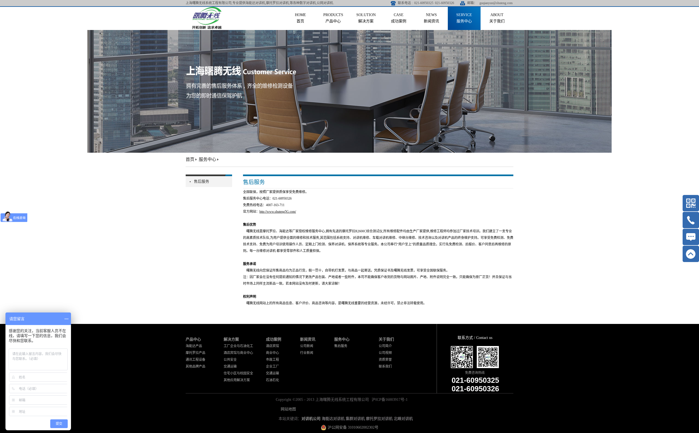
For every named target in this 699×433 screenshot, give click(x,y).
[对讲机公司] (206, 9)
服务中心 (207, 159)
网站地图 (287, 409)
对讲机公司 (311, 419)
